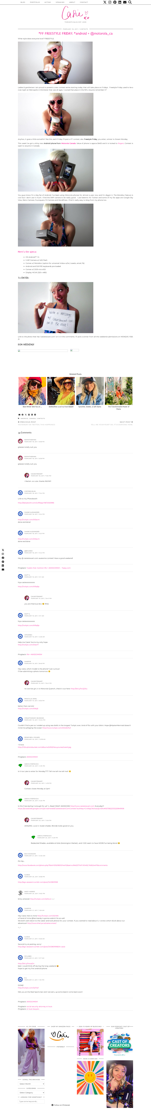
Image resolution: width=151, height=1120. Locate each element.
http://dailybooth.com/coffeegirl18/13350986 (36, 503)
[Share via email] (19, 415)
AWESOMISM (32, 757)
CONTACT (84, 2)
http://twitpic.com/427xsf (28, 988)
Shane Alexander (31, 512)
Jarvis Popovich (31, 764)
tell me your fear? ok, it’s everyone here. (112, 423)
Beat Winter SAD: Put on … (32, 407)
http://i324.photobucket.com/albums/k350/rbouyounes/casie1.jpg (44, 747)
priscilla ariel (30, 699)
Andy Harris (29, 891)
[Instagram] (110, 2)
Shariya (27, 661)
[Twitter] (105, 2)
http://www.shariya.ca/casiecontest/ (42, 923)
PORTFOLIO (35, 2)
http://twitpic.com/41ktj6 (28, 708)
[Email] (125, 2)
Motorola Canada (68, 143)
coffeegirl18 (30, 491)
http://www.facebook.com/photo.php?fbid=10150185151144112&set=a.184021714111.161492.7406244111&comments (63, 865)
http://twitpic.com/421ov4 (40, 899)
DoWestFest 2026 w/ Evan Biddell (61, 407)
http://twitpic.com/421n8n (48, 916)
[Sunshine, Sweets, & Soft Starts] (90, 391)
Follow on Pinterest (61, 1105)
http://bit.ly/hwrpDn (26, 963)
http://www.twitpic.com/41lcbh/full (56, 728)
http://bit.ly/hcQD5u (79, 689)
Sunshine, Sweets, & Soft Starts (89, 407)
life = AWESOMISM (34, 654)
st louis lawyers (33, 1009)
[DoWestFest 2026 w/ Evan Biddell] (61, 391)
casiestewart (37, 474)
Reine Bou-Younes (32, 737)
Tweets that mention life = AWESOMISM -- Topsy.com (49, 568)
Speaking (60, 2)
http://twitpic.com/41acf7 (28, 645)
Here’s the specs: (27, 251)
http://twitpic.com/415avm (29, 520)
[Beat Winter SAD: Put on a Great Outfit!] (32, 391)
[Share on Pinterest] (29, 415)
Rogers (120, 143)
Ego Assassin (30, 854)
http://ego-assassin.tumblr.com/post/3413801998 (38, 882)
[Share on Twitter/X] (25, 415)
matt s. (27, 575)
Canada (32, 418)
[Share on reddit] (35, 415)
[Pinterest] (115, 2)
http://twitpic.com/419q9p (28, 586)
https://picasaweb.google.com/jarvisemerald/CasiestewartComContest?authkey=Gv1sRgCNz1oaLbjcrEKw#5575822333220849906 (71, 808)
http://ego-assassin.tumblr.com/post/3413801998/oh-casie (41, 947)
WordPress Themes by (120, 1117)
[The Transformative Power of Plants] (118, 391)
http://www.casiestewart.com (82, 806)
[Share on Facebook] (22, 415)
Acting (48, 2)
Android (24, 418)
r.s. (25, 978)
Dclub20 (27, 956)
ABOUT (72, 2)
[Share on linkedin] (32, 415)
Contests (84, 29)
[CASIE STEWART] (75, 11)
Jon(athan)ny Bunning (34, 718)
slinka (27, 937)
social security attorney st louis (39, 1006)
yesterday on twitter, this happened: (36, 423)
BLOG (23, 2)
